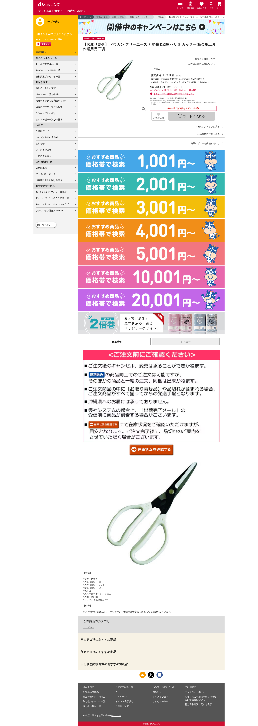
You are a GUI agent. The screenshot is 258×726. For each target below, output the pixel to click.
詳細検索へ (41, 52)
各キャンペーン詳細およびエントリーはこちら (174, 94)
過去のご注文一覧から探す (49, 107)
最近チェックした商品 (94, 696)
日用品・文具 (102, 17)
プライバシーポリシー (47, 174)
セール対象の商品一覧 (47, 64)
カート (118, 692)
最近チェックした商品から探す (51, 100)
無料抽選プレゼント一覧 (48, 76)
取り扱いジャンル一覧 (94, 701)
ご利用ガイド (42, 131)
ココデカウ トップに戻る (207, 127)
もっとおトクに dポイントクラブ (52, 204)
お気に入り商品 (91, 692)
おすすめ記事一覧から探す (49, 119)
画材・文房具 (118, 17)
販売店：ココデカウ (205, 59)
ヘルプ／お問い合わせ (47, 137)
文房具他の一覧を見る (208, 134)
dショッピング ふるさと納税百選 (52, 198)
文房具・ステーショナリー (139, 17)
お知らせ (40, 143)
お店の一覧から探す (46, 88)
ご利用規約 (41, 168)
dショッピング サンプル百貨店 (51, 192)
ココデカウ (88, 627)
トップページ (85, 17)
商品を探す (88, 687)
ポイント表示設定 (124, 701)
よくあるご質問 (43, 150)
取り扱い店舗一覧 (92, 706)
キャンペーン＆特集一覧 (48, 70)
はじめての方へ (43, 156)
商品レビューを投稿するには (205, 143)
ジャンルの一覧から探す (48, 94)
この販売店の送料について (201, 64)
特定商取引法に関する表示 (49, 180)
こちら (117, 715)
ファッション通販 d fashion (49, 210)
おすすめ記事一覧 (124, 687)
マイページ (121, 696)
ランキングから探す (46, 113)
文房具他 (160, 17)
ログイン (46, 225)
